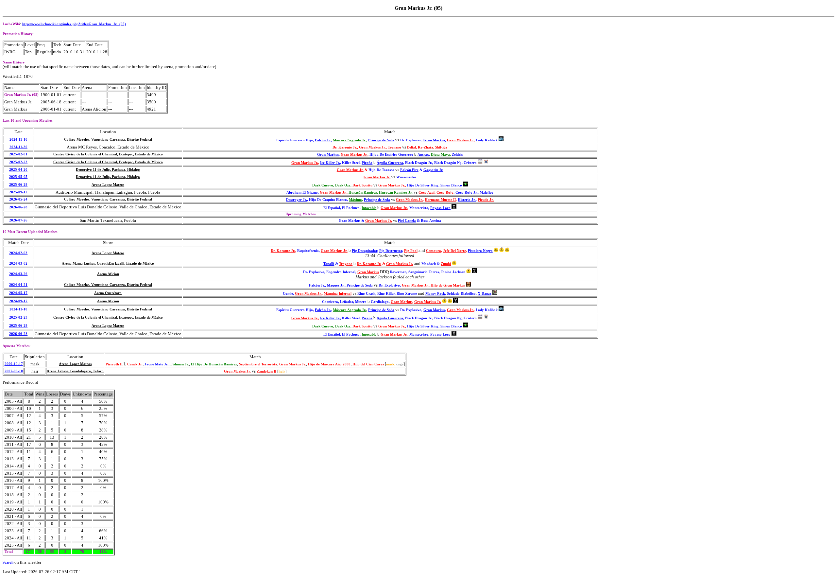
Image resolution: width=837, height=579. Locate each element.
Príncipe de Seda (381, 140)
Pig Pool (411, 251)
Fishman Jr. (179, 364)
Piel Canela (407, 220)
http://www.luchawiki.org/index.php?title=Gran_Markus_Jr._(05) (74, 24)
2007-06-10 (14, 371)
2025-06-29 (18, 184)
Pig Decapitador (364, 251)
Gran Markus (434, 140)
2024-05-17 (18, 293)
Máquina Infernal (337, 293)
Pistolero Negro (480, 251)
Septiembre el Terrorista (258, 364)
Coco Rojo (444, 192)
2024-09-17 (18, 301)
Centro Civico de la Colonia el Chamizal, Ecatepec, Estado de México (108, 154)
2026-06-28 (18, 207)
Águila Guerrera (390, 163)
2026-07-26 (18, 220)
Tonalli (328, 264)
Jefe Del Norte (454, 251)
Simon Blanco (451, 185)
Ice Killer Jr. (330, 163)
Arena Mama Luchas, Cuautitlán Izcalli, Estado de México (108, 263)
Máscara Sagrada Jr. (349, 140)
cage (399, 364)
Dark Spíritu (362, 185)
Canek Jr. (135, 364)
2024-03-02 (18, 263)
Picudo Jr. (486, 200)
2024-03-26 (18, 274)
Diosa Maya (440, 154)
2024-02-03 (18, 253)
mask (390, 364)
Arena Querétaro (108, 293)
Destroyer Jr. (296, 200)
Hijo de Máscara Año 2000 (329, 364)
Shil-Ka (441, 147)
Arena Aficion (108, 274)
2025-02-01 (18, 154)
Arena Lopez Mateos (108, 184)
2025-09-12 (18, 192)
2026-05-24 (18, 199)
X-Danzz (484, 293)
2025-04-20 (18, 169)
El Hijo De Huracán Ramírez (214, 364)
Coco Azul (426, 192)
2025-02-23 (18, 162)
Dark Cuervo (322, 185)
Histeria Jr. (467, 200)
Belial (411, 147)
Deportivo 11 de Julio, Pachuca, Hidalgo (108, 169)
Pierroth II (114, 364)
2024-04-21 (18, 285)
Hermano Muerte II (440, 200)
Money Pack (435, 293)
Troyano (394, 147)
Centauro (433, 251)
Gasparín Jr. (433, 170)
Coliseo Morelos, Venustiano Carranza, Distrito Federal (108, 139)
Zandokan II (266, 371)
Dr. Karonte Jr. (345, 147)
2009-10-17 (14, 364)
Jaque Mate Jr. (156, 364)
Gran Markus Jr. (460, 140)
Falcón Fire (409, 170)
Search (8, 562)
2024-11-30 (18, 147)
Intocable (369, 208)
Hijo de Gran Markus (448, 285)
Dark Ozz (342, 185)
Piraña (367, 163)
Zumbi (446, 264)
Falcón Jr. (323, 140)
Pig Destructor (390, 251)
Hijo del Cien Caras (368, 364)
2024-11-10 (18, 139)
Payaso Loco (440, 208)
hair (282, 371)
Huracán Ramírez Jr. (396, 192)
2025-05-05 (18, 177)
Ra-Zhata (425, 147)
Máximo (355, 200)
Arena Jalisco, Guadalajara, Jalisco (75, 371)
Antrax (423, 154)
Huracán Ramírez (363, 192)
